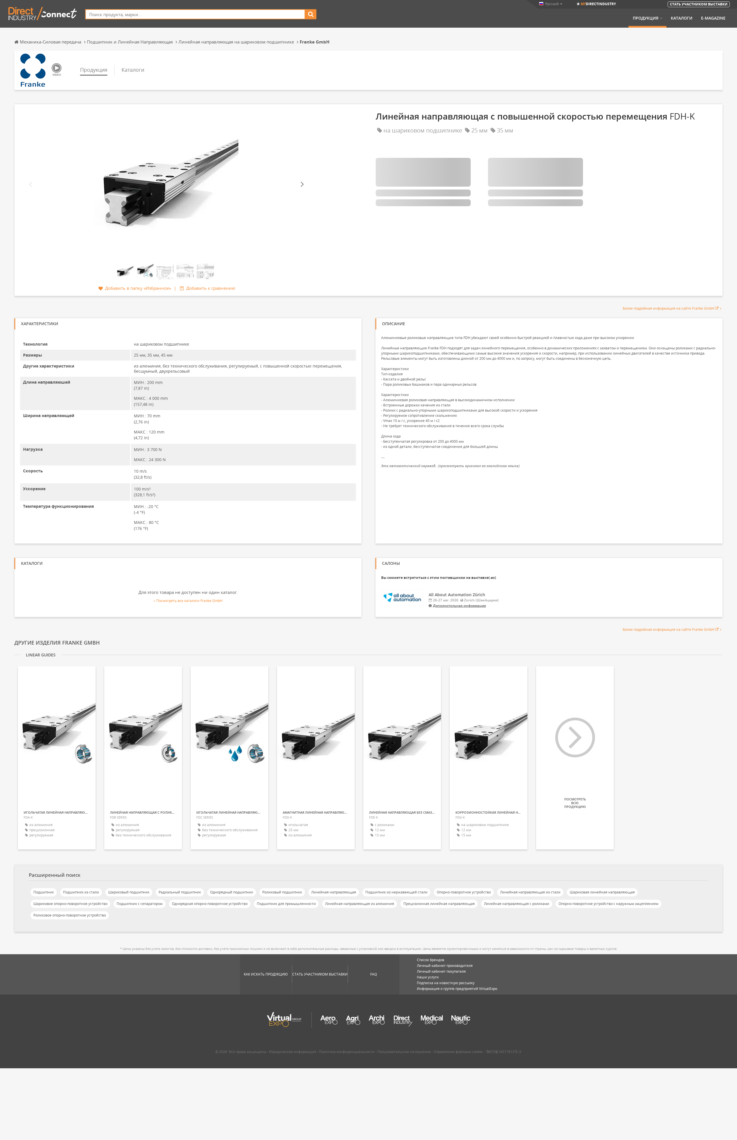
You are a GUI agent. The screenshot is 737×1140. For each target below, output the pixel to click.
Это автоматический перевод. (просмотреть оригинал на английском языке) (450, 465)
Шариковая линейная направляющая (602, 892)
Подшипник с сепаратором (140, 903)
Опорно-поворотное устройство (464, 892)
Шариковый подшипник (128, 892)
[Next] (301, 184)
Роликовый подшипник (282, 892)
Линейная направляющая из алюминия (359, 903)
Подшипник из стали (81, 892)
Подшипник (43, 892)
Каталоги (681, 18)
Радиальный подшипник (180, 892)
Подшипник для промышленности (286, 903)
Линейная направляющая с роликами (516, 903)
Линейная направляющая (333, 892)
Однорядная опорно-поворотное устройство (210, 903)
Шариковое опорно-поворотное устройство (70, 903)
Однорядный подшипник (231, 892)
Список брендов (430, 959)
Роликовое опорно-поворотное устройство (69, 915)
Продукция (645, 18)
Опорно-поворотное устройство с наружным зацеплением (608, 903)
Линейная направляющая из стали (530, 892)
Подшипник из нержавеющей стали (396, 892)
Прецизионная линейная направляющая (439, 903)
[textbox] (195, 14)
